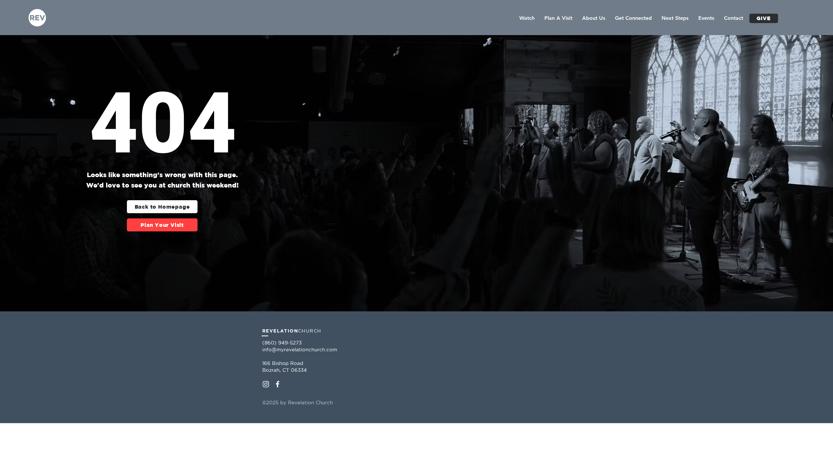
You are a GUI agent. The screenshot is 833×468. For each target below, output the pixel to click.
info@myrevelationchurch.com (299, 349)
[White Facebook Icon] (277, 384)
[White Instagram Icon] (266, 384)
